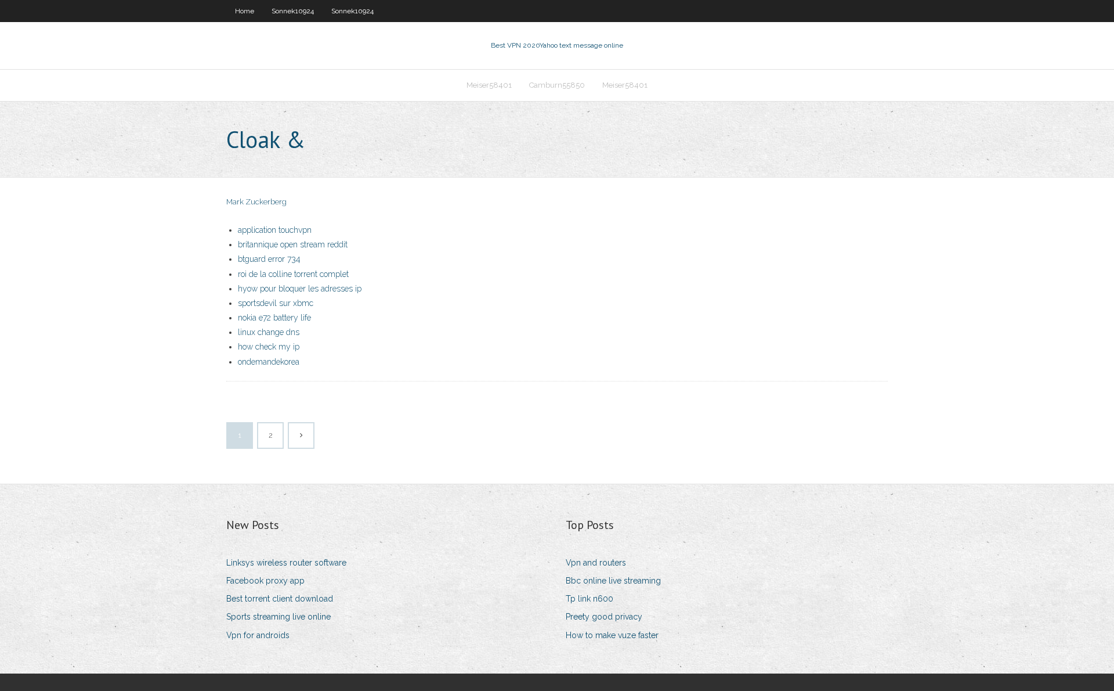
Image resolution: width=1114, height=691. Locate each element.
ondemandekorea (268, 361)
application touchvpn (275, 230)
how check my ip (268, 346)
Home (244, 11)
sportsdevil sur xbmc (275, 303)
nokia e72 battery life (274, 317)
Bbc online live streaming (613, 580)
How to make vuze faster (612, 635)
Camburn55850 (557, 85)
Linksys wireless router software (286, 562)
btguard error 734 (269, 259)
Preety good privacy (604, 616)
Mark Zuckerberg (256, 201)
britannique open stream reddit (293, 244)
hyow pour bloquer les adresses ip (299, 288)
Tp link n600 (589, 598)
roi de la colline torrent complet (293, 274)
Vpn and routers (596, 562)
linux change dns (268, 332)
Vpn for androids (258, 635)
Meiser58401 (489, 85)
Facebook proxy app (265, 580)
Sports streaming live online (278, 616)
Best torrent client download (279, 598)
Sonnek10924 (293, 11)
